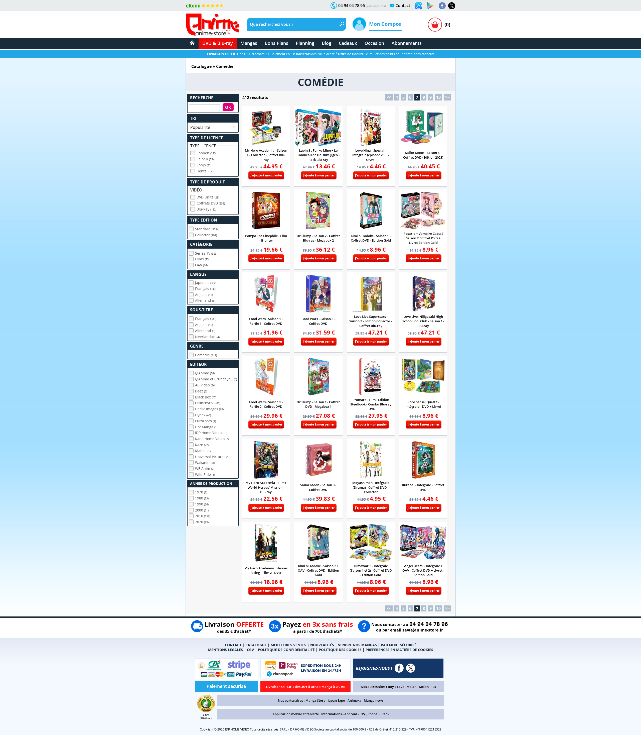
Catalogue (201, 66)
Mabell (203, 450)
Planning (305, 43)
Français (205, 288)
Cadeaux (348, 43)
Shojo (204, 165)
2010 (202, 515)
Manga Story (315, 700)
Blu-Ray (206, 209)
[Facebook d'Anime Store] (399, 668)
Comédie (206, 355)
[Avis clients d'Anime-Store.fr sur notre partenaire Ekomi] (205, 6)
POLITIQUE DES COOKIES (340, 649)
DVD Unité (208, 197)
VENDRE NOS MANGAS (357, 645)
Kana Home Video (212, 438)
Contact (402, 5)
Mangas (248, 43)
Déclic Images (209, 408)
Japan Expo (336, 700)
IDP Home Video (211, 432)
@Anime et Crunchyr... (216, 379)
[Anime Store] (212, 25)
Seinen (205, 159)
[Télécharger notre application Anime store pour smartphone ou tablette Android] (430, 5)
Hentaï (204, 171)
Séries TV (206, 253)
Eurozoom (205, 420)
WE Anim (204, 468)
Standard (206, 229)
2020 (202, 521)
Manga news (373, 700)
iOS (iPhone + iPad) (374, 714)
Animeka (354, 700)
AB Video (205, 385)
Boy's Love (396, 686)
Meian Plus (427, 686)
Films (202, 259)
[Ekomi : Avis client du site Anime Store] (206, 710)
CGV (250, 649)
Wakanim (205, 462)
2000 (202, 510)
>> (447, 97)
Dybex (203, 414)
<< (389, 97)
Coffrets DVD (211, 203)
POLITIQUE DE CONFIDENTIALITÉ (286, 649)
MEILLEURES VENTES (288, 645)
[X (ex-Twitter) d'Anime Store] (410, 668)
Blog (326, 43)
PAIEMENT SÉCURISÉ (398, 645)
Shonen (206, 153)
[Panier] (435, 25)
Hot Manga (206, 427)
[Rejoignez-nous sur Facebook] (442, 5)
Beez (201, 391)
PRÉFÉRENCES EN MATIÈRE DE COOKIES (399, 649)
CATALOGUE (256, 645)
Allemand (205, 300)
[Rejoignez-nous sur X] (451, 5)
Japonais (205, 282)
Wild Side (205, 474)
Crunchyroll (207, 402)
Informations (331, 714)
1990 (202, 504)
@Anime (205, 373)
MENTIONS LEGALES (225, 649)
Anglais (204, 294)
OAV (201, 265)
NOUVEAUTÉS (322, 645)
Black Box (205, 397)
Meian (411, 686)
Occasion (374, 43)
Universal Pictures (212, 456)
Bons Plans (276, 43)
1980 (202, 498)
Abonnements (407, 43)
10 (438, 97)
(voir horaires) (376, 6)
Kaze (202, 444)
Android (350, 714)
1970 (201, 492)
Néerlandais (207, 336)
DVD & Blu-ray (217, 43)
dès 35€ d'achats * (237, 54)
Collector (206, 235)
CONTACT (233, 645)
